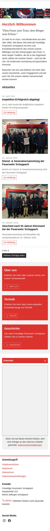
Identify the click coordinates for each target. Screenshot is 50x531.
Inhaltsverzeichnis (10, 464)
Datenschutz (8, 472)
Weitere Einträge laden (14, 255)
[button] (25, 360)
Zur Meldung (9, 112)
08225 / (9, 500)
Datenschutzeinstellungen (30, 445)
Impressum (7, 468)
